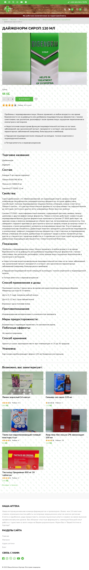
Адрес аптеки (8, 543)
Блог (4, 547)
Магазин (6, 540)
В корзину (24, 99)
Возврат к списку (9, 485)
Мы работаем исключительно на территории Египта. (44, 16)
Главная (5, 536)
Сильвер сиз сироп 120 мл (59, 397)
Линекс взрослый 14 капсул (16, 397)
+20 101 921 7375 (78, 2)
